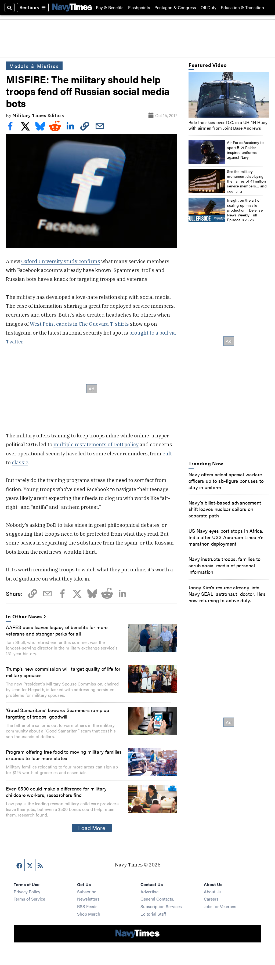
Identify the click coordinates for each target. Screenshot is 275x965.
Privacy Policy (27, 891)
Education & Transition (242, 7)
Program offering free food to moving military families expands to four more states (64, 754)
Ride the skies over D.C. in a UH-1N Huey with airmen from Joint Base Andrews (228, 125)
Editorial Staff (153, 914)
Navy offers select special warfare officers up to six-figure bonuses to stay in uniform (226, 481)
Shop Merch (88, 914)
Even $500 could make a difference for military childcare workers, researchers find (56, 791)
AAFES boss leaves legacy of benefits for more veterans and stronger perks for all (56, 630)
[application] (229, 95)
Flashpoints (139, 7)
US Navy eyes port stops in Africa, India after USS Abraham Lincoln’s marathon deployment (226, 537)
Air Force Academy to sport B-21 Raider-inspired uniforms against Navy (245, 150)
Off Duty (208, 7)
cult (167, 453)
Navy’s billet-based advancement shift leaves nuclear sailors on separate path (225, 509)
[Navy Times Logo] (72, 7)
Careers (211, 899)
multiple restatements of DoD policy (96, 444)
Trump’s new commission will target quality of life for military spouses (63, 672)
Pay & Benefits (110, 7)
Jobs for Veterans (220, 906)
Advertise (149, 891)
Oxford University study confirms (60, 261)
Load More (91, 828)
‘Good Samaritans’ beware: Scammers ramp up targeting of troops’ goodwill (57, 713)
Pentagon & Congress (175, 7)
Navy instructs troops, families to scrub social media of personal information (225, 565)
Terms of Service (29, 899)
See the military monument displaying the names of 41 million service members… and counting (247, 181)
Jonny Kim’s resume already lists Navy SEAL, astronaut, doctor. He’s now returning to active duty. (227, 594)
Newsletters (88, 899)
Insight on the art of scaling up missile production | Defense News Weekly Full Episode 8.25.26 (245, 209)
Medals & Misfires (34, 65)
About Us (213, 891)
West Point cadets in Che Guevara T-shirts (79, 324)
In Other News (24, 616)
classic (20, 462)
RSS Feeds (87, 906)
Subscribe (86, 891)
